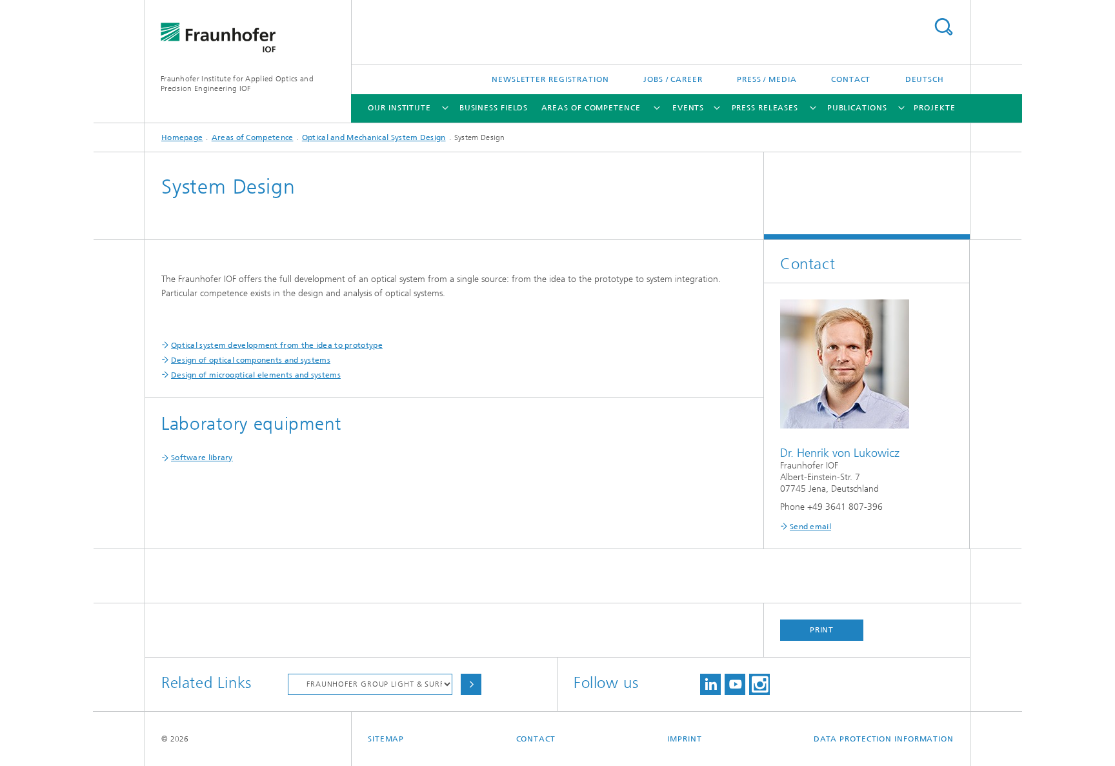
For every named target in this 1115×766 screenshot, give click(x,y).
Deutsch (924, 79)
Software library (202, 457)
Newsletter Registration (550, 79)
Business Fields (493, 107)
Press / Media (767, 79)
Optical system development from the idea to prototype (277, 345)
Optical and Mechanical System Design (374, 137)
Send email (810, 526)
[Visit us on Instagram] (759, 684)
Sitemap (386, 738)
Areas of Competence (591, 107)
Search (943, 26)
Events (688, 107)
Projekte (934, 107)
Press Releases (765, 107)
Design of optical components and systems (250, 360)
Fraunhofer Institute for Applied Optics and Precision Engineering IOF (237, 83)
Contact (850, 79)
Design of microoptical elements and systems (256, 374)
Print (822, 629)
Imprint (684, 738)
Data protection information (884, 738)
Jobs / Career (673, 79)
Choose (471, 684)
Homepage (182, 137)
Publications (857, 107)
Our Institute (399, 107)
